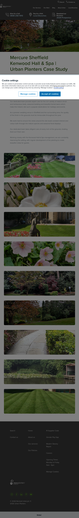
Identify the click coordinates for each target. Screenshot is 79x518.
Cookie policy (58, 88)
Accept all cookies (50, 94)
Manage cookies (28, 94)
